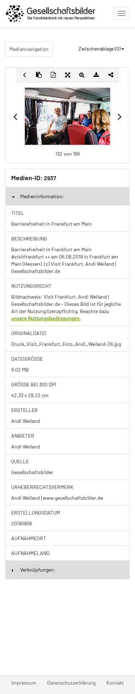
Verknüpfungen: (37, 570)
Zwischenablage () (99, 48)
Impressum (26, 682)
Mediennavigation (29, 49)
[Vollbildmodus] (67, 75)
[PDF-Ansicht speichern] (53, 75)
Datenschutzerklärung (74, 682)
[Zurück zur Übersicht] (24, 75)
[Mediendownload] (96, 75)
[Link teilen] (111, 75)
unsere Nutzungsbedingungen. (46, 318)
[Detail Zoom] (82, 75)
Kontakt (117, 682)
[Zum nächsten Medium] (120, 116)
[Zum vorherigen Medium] (15, 116)
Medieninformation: (42, 196)
